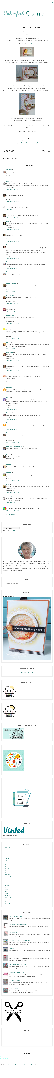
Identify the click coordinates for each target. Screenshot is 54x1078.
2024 (6, 852)
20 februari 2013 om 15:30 (12, 502)
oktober (7, 881)
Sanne (8, 374)
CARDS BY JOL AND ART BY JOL (14, 193)
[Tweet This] (16, 142)
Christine (8, 472)
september (8, 883)
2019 (6, 862)
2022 (6, 856)
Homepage (3, 1056)
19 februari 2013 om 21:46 (12, 492)
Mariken (8, 412)
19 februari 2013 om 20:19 (12, 451)
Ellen (7, 484)
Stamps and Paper (11, 283)
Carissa (33, 43)
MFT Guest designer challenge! (18, 924)
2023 (6, 854)
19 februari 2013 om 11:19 (12, 323)
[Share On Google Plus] (27, 142)
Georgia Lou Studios (28, 1064)
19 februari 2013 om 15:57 (12, 370)
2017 (6, 866)
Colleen (8, 364)
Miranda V (9, 387)
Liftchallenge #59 (14, 988)
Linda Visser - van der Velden (14, 446)
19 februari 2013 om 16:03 (12, 384)
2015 (6, 870)
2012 (6, 901)
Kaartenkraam (10, 295)
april (6, 893)
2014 (6, 872)
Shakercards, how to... (10, 596)
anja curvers (9, 213)
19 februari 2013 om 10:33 (12, 311)
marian (8, 454)
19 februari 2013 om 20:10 (12, 442)
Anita (7, 221)
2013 (6, 874)
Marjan (8, 261)
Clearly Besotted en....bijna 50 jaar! (19, 940)
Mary (7, 244)
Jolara (8, 204)
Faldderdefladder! (15, 948)
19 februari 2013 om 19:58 (12, 419)
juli (6, 887)
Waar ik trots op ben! (5, 1058)
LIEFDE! (11, 956)
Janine (8, 506)
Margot (8, 307)
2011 (6, 903)
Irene (7, 271)
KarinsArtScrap (10, 315)
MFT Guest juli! (13, 932)
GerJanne (9, 327)
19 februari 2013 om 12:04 (12, 338)
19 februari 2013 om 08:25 (12, 201)
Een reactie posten (10, 514)
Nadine (8, 181)
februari (7, 897)
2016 (6, 868)
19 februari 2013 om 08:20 (12, 189)
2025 (6, 850)
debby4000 (9, 169)
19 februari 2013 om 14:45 (12, 348)
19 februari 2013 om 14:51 (12, 360)
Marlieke (8, 422)
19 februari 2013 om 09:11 (12, 258)
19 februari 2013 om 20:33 (12, 461)
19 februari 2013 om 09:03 (12, 241)
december (7, 876)
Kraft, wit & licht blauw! (16, 972)
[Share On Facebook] (21, 142)
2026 (6, 848)
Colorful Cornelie (8, 1064)
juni (6, 889)
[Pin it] (32, 142)
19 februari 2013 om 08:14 (12, 178)
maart (6, 895)
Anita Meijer (9, 352)
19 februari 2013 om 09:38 (12, 268)
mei (6, 891)
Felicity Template (15, 1064)
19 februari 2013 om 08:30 (12, 217)
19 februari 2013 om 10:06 (12, 303)
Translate (14, 530)
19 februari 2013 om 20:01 (12, 429)
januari (6, 899)
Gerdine (8, 464)
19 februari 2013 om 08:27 (12, 209)
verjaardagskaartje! (15, 980)
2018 (6, 864)
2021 (6, 858)
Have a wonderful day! (16, 916)
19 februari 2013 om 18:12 (12, 394)
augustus (7, 885)
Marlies (8, 342)
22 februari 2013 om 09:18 (12, 510)
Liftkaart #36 (27, 30)
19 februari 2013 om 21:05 (12, 469)
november (7, 879)
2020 (6, 860)
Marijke (8, 432)
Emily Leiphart (10, 496)
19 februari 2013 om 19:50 (12, 409)
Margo (8, 397)
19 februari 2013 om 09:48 (12, 280)
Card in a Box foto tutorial (17, 964)
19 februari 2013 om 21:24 (12, 481)
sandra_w (9, 233)
